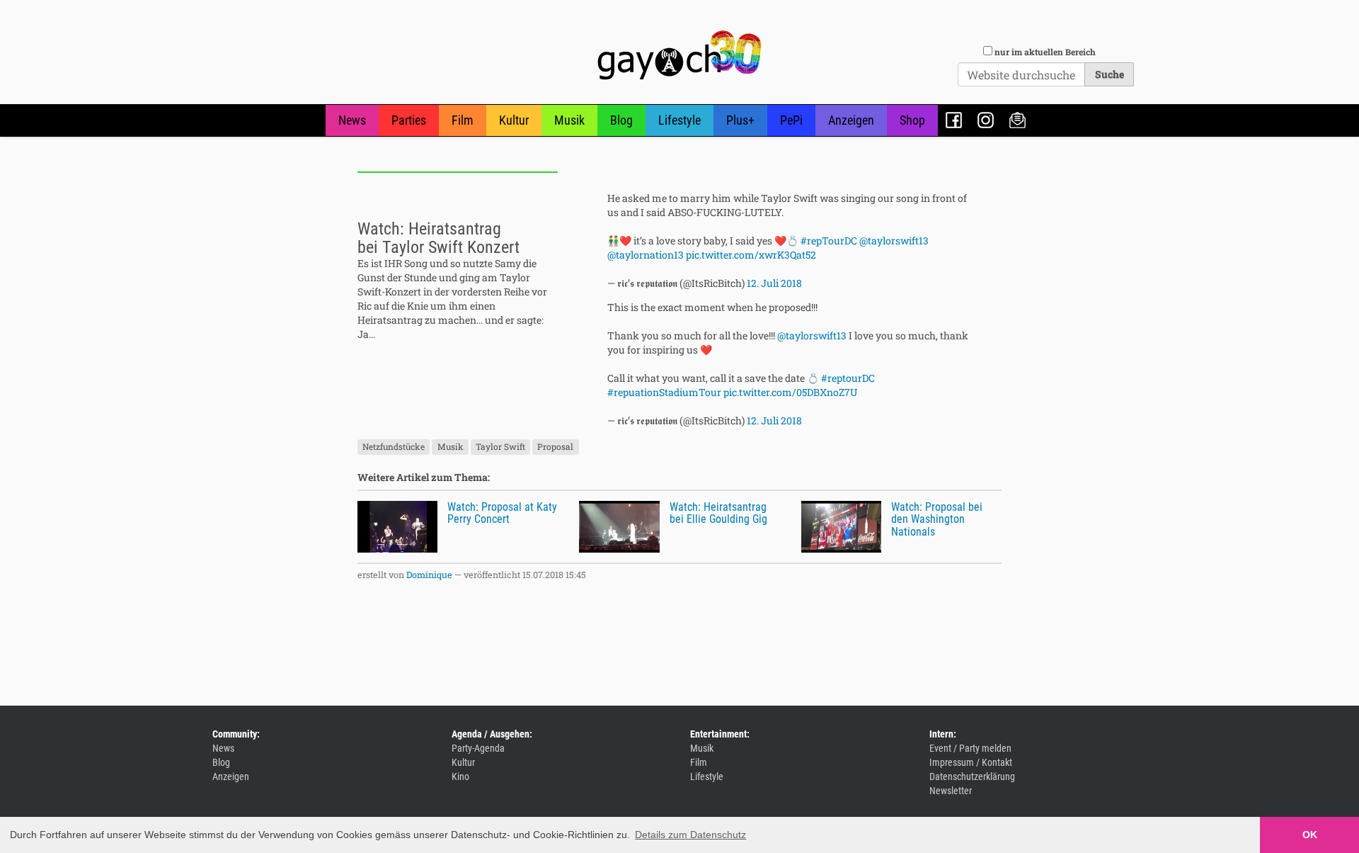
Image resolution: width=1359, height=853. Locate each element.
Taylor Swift (500, 447)
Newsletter (1017, 120)
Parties (408, 120)
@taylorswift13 (894, 240)
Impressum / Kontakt (970, 762)
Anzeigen (851, 120)
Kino (460, 776)
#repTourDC (829, 240)
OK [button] (1309, 834)
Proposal (555, 447)
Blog (621, 120)
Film (463, 120)
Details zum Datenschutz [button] (690, 834)
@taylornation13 (645, 254)
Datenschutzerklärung (972, 776)
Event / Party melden (970, 748)
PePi (791, 120)
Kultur (514, 120)
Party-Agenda (478, 748)
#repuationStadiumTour (664, 392)
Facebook (954, 120)
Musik (569, 120)
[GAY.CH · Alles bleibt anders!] (679, 55)
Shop (912, 120)
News (352, 120)
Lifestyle (679, 120)
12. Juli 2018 (774, 283)
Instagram (986, 120)
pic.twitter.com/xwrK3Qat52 (751, 254)
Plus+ (740, 120)
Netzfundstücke (393, 447)
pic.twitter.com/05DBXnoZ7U (790, 392)
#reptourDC (848, 378)
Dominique (429, 574)
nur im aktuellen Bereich (1045, 51)
